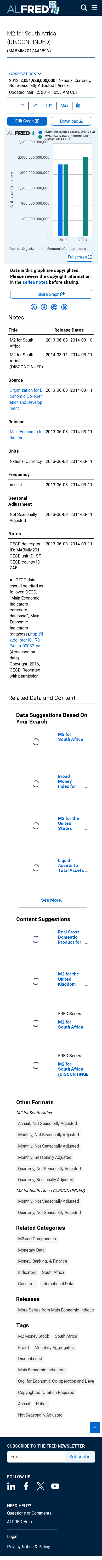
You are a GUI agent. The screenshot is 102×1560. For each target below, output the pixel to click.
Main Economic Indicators (42, 1369)
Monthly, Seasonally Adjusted (44, 1157)
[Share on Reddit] (54, 307)
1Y (22, 105)
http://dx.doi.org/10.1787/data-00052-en (26, 640)
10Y (48, 105)
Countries (27, 1283)
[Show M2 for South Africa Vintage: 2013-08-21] (70, 131)
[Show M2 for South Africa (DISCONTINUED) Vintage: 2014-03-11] (70, 138)
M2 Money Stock (33, 1336)
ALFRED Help (19, 1521)
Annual (24, 1403)
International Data (57, 1283)
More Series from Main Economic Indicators (58, 1310)
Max (64, 105)
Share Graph (48, 294)
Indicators (27, 1272)
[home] (33, 8)
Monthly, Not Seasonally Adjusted (48, 1134)
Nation (42, 1403)
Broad (23, 1347)
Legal (12, 1536)
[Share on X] (34, 307)
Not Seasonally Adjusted (40, 1415)
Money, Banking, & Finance (42, 1261)
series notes (35, 282)
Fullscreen (78, 257)
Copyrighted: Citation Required (46, 1392)
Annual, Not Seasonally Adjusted (47, 1123)
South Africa (53, 1272)
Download (69, 121)
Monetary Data (31, 1250)
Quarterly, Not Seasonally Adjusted (49, 1168)
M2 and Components (37, 1238)
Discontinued (30, 1358)
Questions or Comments (29, 1513)
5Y (34, 105)
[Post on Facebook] (44, 307)
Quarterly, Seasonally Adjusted (45, 1179)
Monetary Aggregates (54, 1347)
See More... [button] (53, 900)
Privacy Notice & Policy (28, 1546)
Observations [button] (23, 73)
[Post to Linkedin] (64, 307)
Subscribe (79, 1456)
